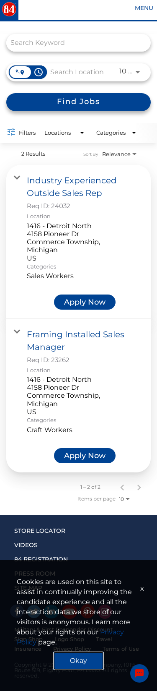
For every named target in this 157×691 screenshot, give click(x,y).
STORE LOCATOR (39, 531)
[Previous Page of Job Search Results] (122, 487)
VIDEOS (26, 545)
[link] (78, 241)
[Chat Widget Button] (139, 673)
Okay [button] (78, 661)
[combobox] (74, 43)
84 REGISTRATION (41, 559)
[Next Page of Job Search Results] (139, 487)
